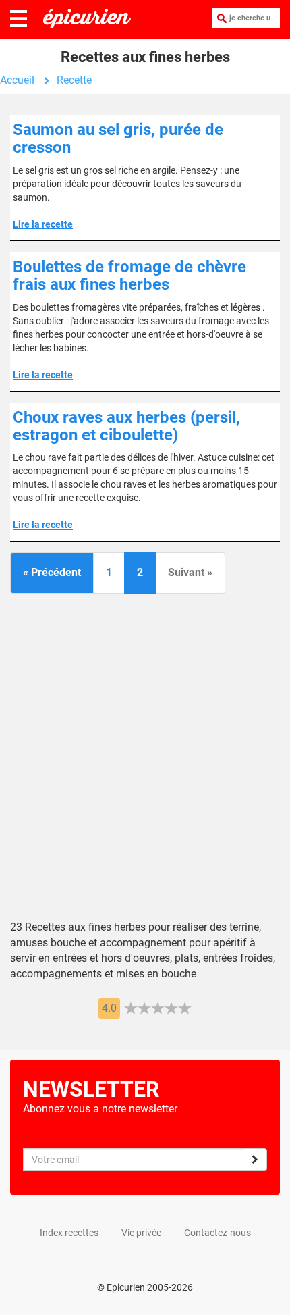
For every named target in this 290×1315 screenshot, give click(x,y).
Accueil (17, 80)
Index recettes (69, 1232)
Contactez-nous (217, 1232)
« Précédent (52, 572)
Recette (74, 80)
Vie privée (141, 1232)
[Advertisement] (145, 764)
